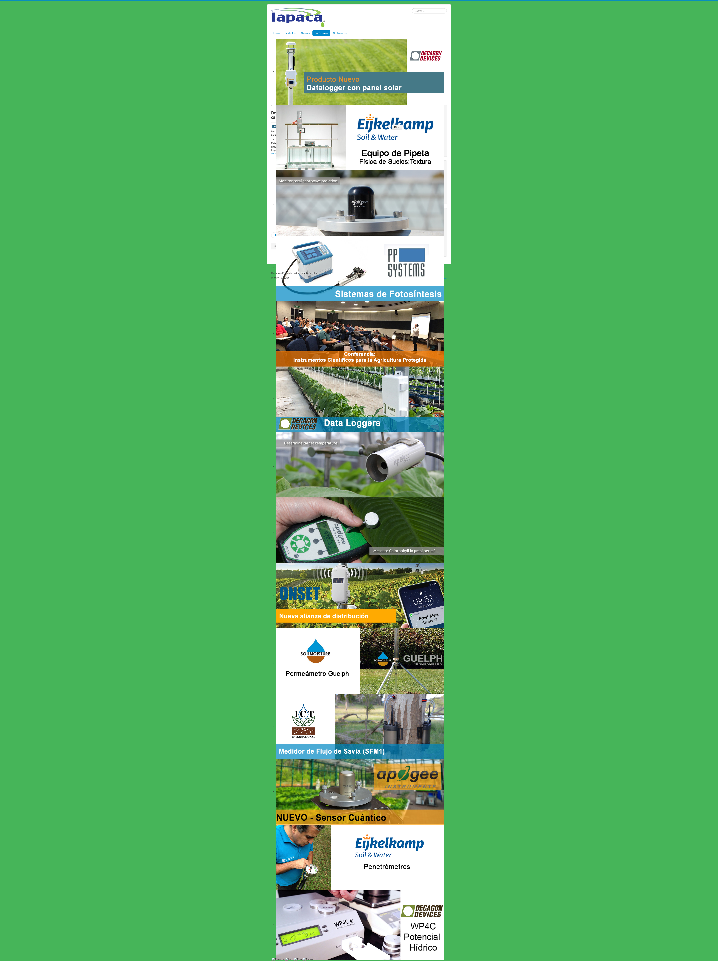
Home (276, 33)
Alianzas (305, 33)
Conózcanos (321, 33)
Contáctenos (340, 33)
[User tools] (397, 127)
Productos (290, 33)
